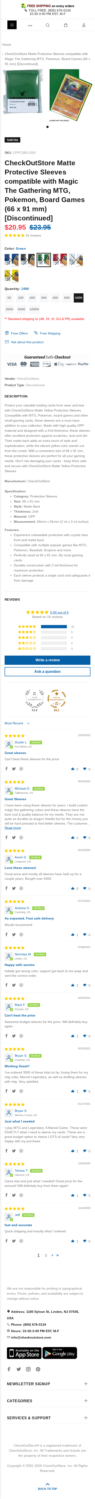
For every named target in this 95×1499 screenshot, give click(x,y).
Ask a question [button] (47, 672)
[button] (15, 235)
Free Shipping (50, 333)
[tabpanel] (47, 95)
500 (67, 298)
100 (21, 298)
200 (32, 298)
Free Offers (19, 333)
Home (6, 44)
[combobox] (40, 25)
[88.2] (57, 699)
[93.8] (34, 699)
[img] (14, 736)
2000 (9, 309)
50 (9, 298)
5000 (21, 309)
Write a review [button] (48, 660)
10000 (34, 309)
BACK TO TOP (47, 1488)
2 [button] (46, 1255)
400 (55, 298)
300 (44, 298)
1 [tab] (47, 127)
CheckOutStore (28, 378)
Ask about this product (27, 342)
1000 (78, 298)
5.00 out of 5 (59, 612)
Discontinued (35, 385)
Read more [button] (13, 828)
